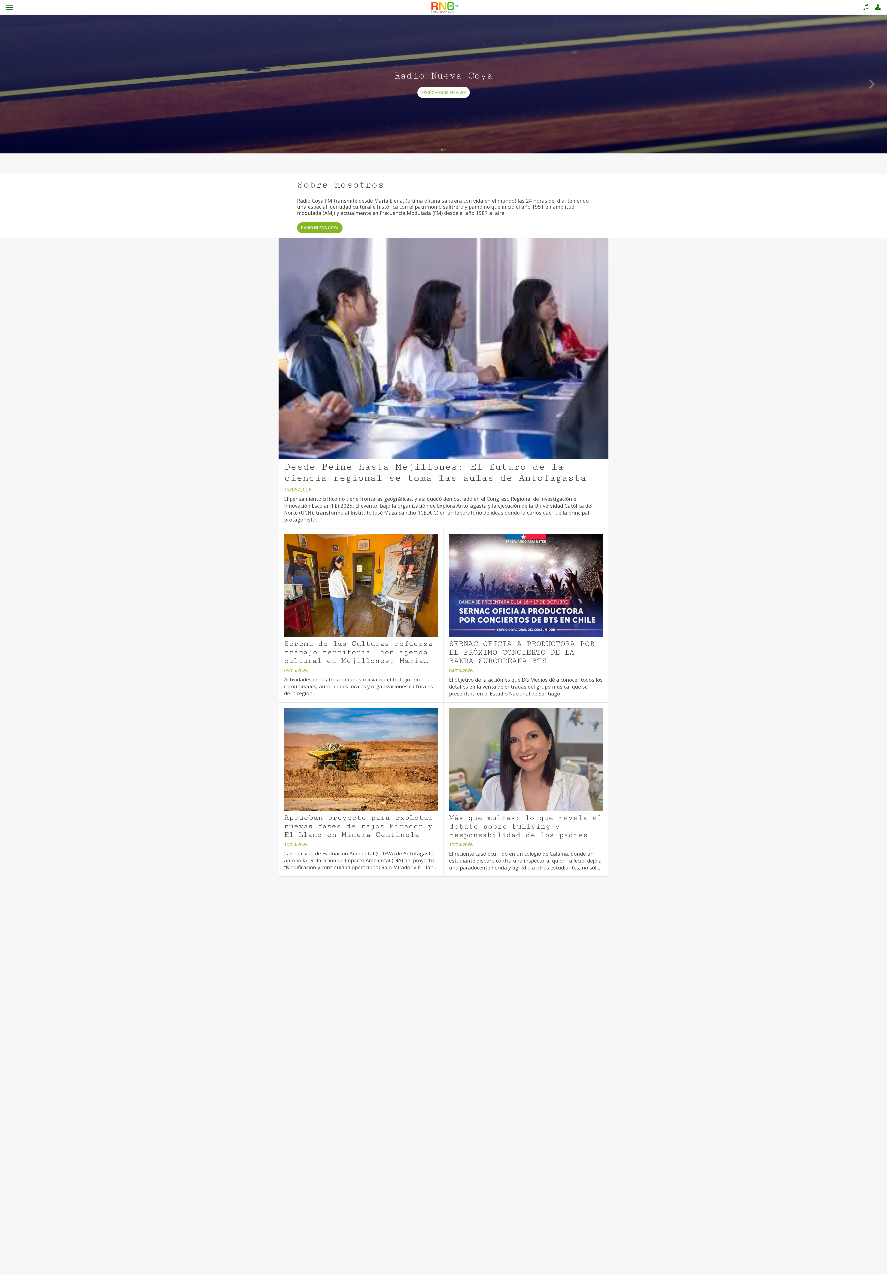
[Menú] (9, 7)
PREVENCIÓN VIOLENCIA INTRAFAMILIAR (432, 989)
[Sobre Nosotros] (877, 7)
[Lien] (865, 7)
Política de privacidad (491, 1267)
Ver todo (596, 988)
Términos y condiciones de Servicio (411, 1267)
